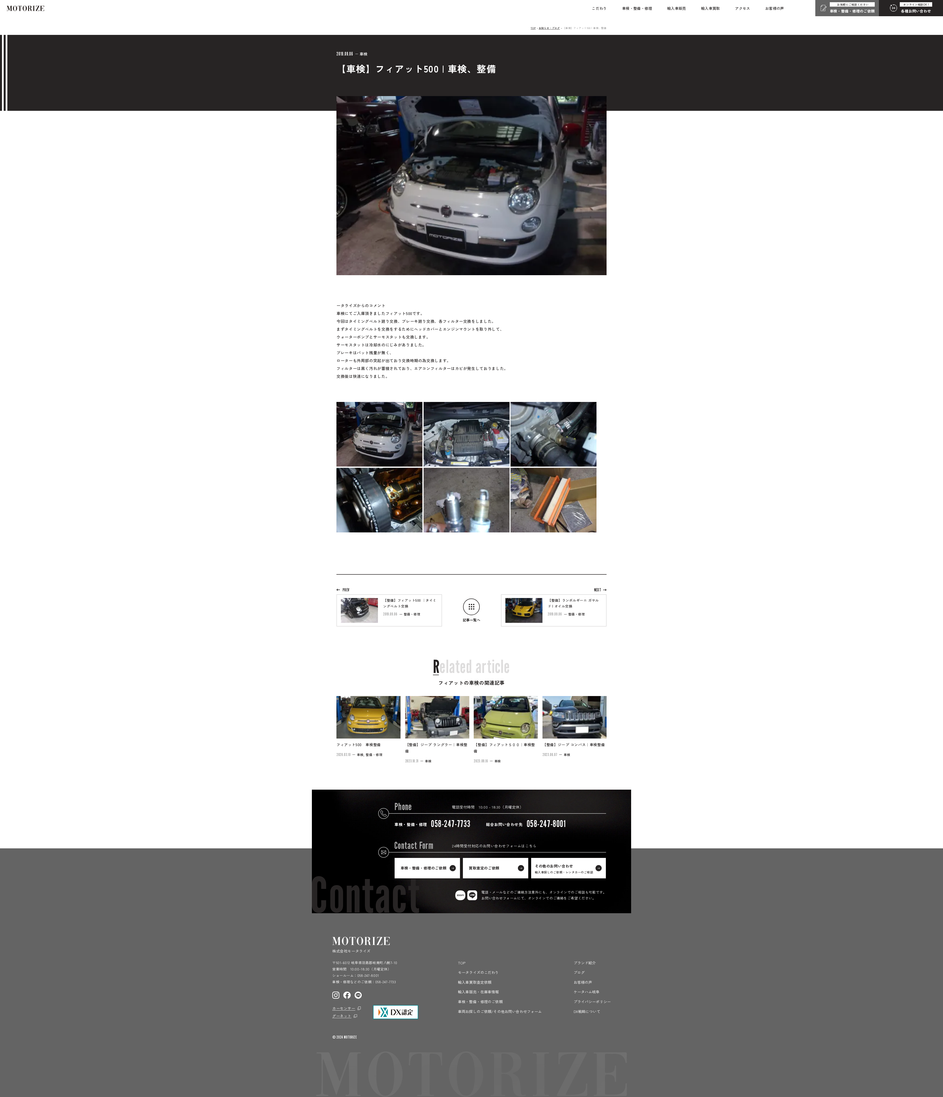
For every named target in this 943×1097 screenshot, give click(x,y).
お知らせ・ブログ (549, 28)
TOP (533, 28)
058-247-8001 (368, 975)
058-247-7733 (385, 981)
